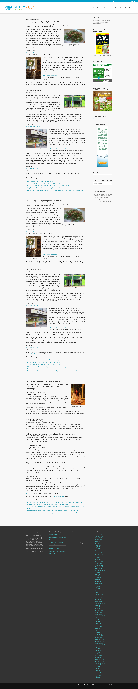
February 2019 (99, 536)
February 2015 (99, 561)
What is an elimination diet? (55, 534)
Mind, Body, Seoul (59, 496)
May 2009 (97, 652)
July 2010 (97, 632)
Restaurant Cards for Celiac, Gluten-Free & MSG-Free (43, 362)
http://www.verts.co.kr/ (49, 76)
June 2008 (98, 668)
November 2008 (99, 661)
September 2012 (100, 603)
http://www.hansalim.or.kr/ (57, 149)
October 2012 (99, 601)
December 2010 (99, 628)
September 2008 (100, 663)
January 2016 (98, 556)
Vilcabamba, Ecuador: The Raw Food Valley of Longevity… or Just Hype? (49, 360)
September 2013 (100, 585)
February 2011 (99, 625)
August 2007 (98, 676)
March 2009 (98, 656)
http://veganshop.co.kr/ (33, 126)
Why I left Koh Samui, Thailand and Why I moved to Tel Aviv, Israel (47, 188)
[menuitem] (90, 7)
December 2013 (99, 579)
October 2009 (99, 643)
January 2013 (98, 596)
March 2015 (98, 559)
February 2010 (99, 636)
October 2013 (99, 583)
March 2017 (98, 552)
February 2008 (99, 674)
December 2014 (99, 565)
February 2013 (99, 594)
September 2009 (100, 645)
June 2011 (98, 621)
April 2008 (98, 670)
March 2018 (98, 538)
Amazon (101, 55)
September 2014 (100, 570)
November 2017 (99, 543)
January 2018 (98, 539)
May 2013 (97, 590)
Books (127, 1)
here (84, 544)
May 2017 (97, 550)
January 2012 (98, 612)
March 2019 (98, 534)
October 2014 (99, 569)
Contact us (29, 493)
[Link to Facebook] (130, 1)
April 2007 (98, 677)
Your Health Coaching (120, 1)
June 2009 (98, 650)
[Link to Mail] (134, 1)
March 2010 (98, 634)
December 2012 (99, 598)
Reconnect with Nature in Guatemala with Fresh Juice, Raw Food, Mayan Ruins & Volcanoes (55, 190)
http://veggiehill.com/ (32, 168)
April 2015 (98, 558)
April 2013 (98, 592)
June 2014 (98, 574)
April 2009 (98, 654)
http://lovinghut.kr (31, 52)
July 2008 (97, 667)
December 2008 (99, 659)
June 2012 (98, 607)
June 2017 (98, 549)
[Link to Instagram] (132, 1)
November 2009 (99, 641)
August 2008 (98, 665)
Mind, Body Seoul (35, 175)
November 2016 (99, 554)
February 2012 (99, 610)
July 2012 (97, 605)
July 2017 (97, 547)
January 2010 (98, 638)
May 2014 (97, 576)
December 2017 (99, 541)
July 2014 (97, 572)
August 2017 (98, 545)
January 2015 (98, 563)
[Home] (19, 7)
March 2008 (98, 672)
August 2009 (98, 647)
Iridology (112, 1)
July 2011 (97, 619)
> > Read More (34, 552)
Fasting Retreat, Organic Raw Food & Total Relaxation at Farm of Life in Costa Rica (52, 511)
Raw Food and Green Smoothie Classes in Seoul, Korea (44, 381)
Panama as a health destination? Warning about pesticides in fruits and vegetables (53, 513)
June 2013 (98, 589)
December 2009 (99, 639)
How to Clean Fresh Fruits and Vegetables (40, 181)
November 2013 (99, 581)
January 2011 (98, 627)
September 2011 (100, 616)
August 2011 (98, 618)
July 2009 (97, 648)
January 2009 (98, 658)
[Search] (134, 7)
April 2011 (98, 623)
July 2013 (97, 587)
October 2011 (99, 614)
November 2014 (99, 567)
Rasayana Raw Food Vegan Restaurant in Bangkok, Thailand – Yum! (48, 185)
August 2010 (98, 630)
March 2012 (98, 608)
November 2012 (99, 599)
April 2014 (98, 578)
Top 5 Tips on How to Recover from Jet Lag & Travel (43, 183)
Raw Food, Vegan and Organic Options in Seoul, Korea (44, 22)
